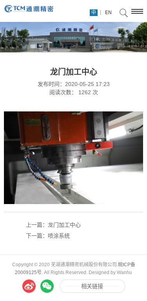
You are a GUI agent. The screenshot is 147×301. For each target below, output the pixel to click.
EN (108, 12)
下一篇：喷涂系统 (48, 236)
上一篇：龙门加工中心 (53, 225)
